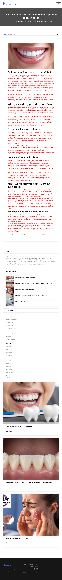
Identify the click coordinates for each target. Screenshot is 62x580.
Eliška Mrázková (9, 542)
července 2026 (9, 349)
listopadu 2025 (9, 372)
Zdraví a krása (9, 322)
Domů (11, 21)
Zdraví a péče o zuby (11, 314)
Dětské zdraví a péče (11, 334)
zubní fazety (12, 234)
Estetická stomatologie (11, 319)
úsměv (35, 234)
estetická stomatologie (24, 234)
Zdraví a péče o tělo (11, 328)
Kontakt (36, 572)
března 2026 (9, 360)
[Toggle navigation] (58, 4)
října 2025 (8, 375)
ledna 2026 (8, 366)
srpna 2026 (8, 346)
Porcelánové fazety (48, 85)
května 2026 (9, 355)
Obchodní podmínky (31, 565)
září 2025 (8, 378)
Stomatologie (9, 336)
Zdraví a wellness (10, 316)
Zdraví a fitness (9, 331)
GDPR (24, 572)
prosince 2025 (9, 369)
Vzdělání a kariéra (10, 339)
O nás (24, 564)
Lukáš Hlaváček (9, 487)
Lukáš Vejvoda (6, 34)
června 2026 (9, 352)
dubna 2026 (9, 358)
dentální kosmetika (45, 234)
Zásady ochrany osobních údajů (36, 567)
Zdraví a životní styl (10, 325)
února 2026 (8, 363)
